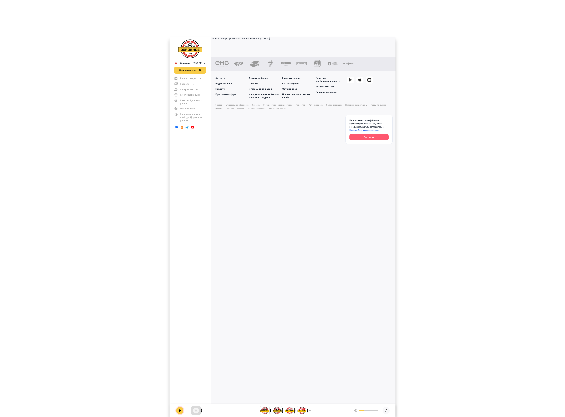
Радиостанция (223, 83)
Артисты (220, 78)
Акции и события (258, 78)
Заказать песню (291, 78)
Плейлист (254, 83)
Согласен (369, 137)
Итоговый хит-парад (260, 89)
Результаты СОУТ (325, 86)
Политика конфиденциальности (328, 79)
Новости (220, 89)
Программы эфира (225, 94)
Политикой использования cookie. (364, 130)
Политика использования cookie (296, 96)
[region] (190, 99)
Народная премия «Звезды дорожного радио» (264, 96)
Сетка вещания (290, 83)
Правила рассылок (326, 92)
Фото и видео (289, 89)
